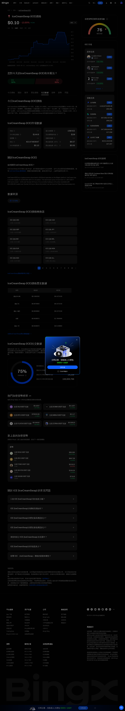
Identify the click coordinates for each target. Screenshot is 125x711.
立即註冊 (62, 367)
